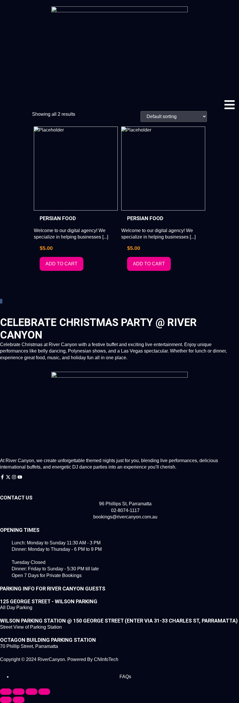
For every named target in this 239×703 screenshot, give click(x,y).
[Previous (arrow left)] (6, 700)
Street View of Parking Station (31, 627)
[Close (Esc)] (44, 691)
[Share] (31, 691)
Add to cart (61, 263)
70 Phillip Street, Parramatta (29, 646)
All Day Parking (16, 607)
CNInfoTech (106, 659)
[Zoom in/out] (6, 691)
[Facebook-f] (2, 477)
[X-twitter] (8, 477)
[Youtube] (19, 477)
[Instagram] (14, 477)
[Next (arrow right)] (18, 700)
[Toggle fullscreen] (18, 691)
